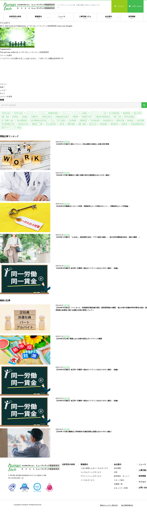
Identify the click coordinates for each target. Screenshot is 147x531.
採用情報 (131, 17)
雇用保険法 (114, 124)
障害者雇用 (103, 124)
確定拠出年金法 (23, 124)
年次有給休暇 (94, 120)
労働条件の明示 (87, 117)
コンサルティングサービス (91, 472)
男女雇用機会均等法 (8, 124)
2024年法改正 (6, 113)
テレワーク (30, 113)
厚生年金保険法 (129, 117)
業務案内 (38, 17)
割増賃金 (15, 117)
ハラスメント (66, 113)
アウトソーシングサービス (91, 476)
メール (3, 90)
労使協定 (25, 117)
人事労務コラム (85, 17)
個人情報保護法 (114, 113)
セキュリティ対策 (121, 488)
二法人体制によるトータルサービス (94, 468)
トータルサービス (87, 480)
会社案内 (108, 17)
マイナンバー (95, 113)
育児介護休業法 (51, 124)
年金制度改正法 (108, 120)
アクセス (121, 6)
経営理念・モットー (121, 476)
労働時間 (75, 117)
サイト (2, 93)
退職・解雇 (82, 124)
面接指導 (124, 124)
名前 (2, 87)
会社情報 (117, 468)
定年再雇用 (72, 120)
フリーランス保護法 (80, 113)
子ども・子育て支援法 (58, 120)
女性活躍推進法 (22, 120)
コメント (3, 84)
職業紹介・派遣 (37, 124)
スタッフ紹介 (119, 480)
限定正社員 (92, 124)
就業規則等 (83, 120)
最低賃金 (130, 120)
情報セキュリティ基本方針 (109, 505)
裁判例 (62, 124)
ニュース (61, 17)
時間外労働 (120, 120)
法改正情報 (140, 120)
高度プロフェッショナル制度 (11, 128)
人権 (104, 113)
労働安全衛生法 (47, 117)
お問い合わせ (137, 6)
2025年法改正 (18, 113)
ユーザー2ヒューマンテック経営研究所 (41, 26)
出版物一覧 (118, 484)
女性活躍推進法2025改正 (39, 120)
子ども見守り (5, 23)
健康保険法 (126, 113)
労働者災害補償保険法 (102, 117)
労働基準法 (34, 117)
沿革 (115, 472)
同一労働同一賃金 (7, 120)
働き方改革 (137, 113)
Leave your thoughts (64, 26)
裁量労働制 (71, 124)
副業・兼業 (5, 117)
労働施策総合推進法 (62, 117)
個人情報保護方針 (127, 505)
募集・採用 (117, 117)
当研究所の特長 (15, 17)
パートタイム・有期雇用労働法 (47, 113)
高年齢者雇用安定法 (137, 124)
